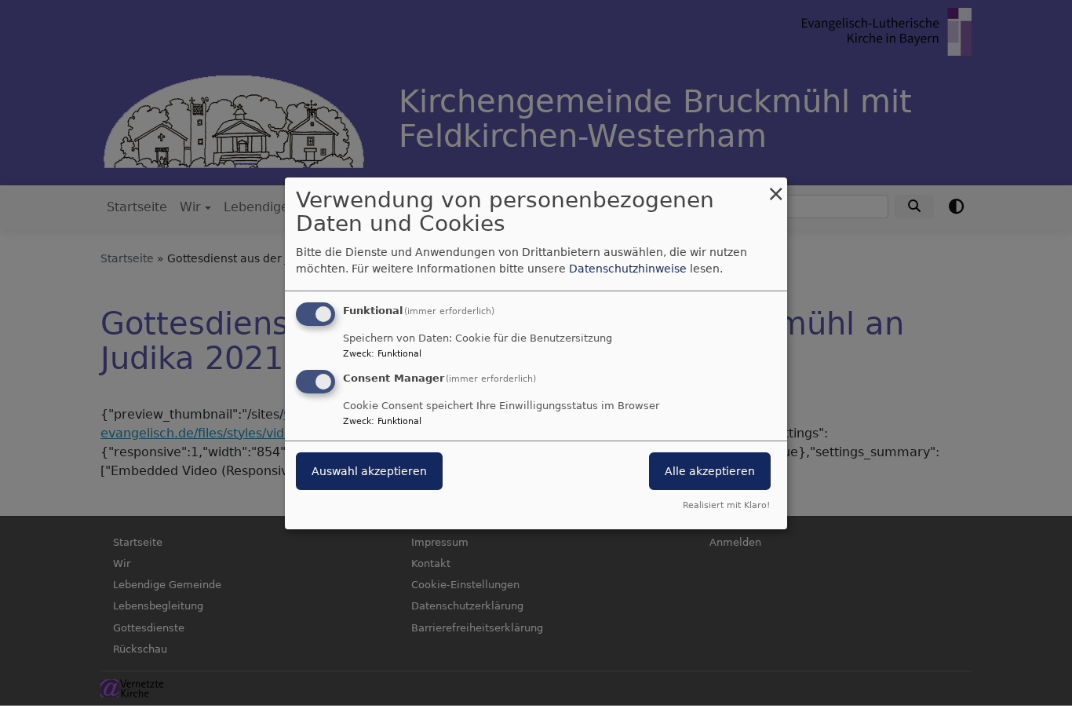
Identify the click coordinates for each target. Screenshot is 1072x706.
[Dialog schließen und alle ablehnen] (775, 186)
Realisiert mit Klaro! (726, 505)
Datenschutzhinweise (628, 268)
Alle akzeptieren (710, 471)
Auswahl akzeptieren (369, 471)
